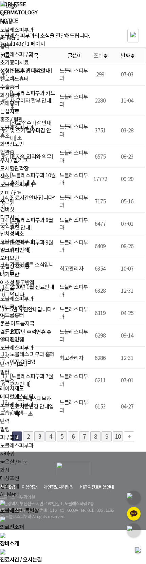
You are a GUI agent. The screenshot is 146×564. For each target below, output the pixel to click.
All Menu (9, 38)
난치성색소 (12, 233)
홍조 (5, 135)
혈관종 (7, 152)
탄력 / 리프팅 (14, 364)
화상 (5, 470)
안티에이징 (12, 339)
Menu (6, 21)
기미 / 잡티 (11, 192)
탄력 (5, 421)
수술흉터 (9, 87)
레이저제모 (12, 388)
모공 (5, 355)
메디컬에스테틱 (16, 396)
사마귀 (7, 453)
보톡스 (7, 380)
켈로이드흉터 (14, 78)
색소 (5, 176)
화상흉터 (9, 95)
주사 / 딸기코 (14, 160)
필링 (5, 429)
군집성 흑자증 (15, 266)
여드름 (7, 290)
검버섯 (7, 209)
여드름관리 (12, 307)
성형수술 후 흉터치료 (22, 70)
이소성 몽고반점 (17, 282)
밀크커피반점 (14, 249)
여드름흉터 (12, 315)
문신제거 (9, 225)
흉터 (5, 46)
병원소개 (9, 486)
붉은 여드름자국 (17, 323)
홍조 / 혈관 (11, 119)
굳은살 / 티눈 (14, 461)
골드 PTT (10, 331)
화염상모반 (12, 144)
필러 (5, 372)
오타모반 (9, 258)
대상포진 (9, 478)
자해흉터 (9, 103)
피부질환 (9, 437)
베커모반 (9, 274)
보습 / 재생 (11, 412)
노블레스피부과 (16, 29)
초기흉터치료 (14, 62)
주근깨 (7, 201)
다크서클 (9, 217)
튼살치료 (9, 111)
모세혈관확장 (14, 168)
